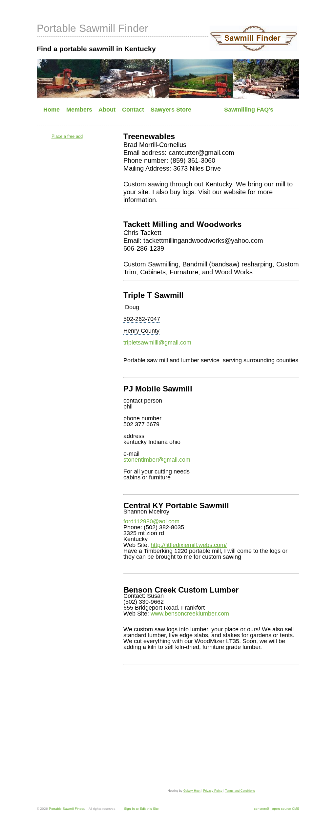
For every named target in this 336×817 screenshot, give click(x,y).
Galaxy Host (191, 790)
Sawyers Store (171, 109)
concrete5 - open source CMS (276, 808)
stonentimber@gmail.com (156, 459)
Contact (133, 109)
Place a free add (67, 136)
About (107, 109)
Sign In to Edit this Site (141, 808)
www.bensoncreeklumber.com (190, 613)
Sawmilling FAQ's (248, 109)
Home (51, 109)
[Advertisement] (156, 118)
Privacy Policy (212, 790)
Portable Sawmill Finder (92, 28)
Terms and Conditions (240, 790)
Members (79, 109)
